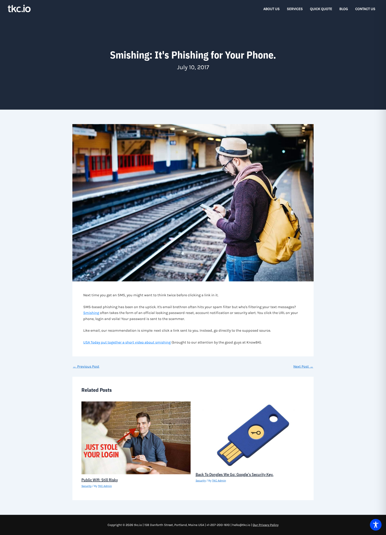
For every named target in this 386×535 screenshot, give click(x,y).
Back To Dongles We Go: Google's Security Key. (234, 474)
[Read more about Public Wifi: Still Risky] (136, 437)
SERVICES (295, 9)
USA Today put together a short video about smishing (127, 342)
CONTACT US (365, 9)
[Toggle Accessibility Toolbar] (376, 525)
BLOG (343, 9)
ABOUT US (271, 9)
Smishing (91, 313)
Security (86, 486)
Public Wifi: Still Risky (99, 480)
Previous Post (86, 366)
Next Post (303, 366)
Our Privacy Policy (265, 525)
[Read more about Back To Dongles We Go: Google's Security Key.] (250, 435)
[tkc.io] (19, 8)
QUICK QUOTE (321, 9)
